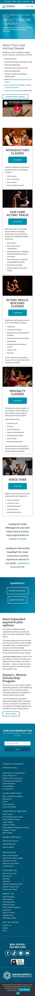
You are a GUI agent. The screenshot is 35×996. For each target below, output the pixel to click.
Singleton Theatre (9, 830)
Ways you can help (10, 873)
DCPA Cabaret (8, 899)
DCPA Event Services (10, 841)
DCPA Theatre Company (11, 907)
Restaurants (7, 799)
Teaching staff (8, 866)
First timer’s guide (9, 807)
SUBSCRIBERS (26, 1)
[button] (27, 6)
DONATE (14, 1)
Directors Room (8, 847)
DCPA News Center (9, 918)
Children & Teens (17, 539)
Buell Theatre (8, 814)
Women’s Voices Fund (11, 887)
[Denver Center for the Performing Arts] (18, 975)
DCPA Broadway (9, 897)
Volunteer (6, 881)
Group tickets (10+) (10, 776)
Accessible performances (12, 781)
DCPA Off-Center (9, 905)
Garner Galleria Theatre (11, 819)
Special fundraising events (12, 884)
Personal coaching (9, 861)
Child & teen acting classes (13, 858)
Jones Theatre (8, 822)
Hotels (5, 801)
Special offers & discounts (12, 778)
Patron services (8, 804)
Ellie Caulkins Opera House (13, 817)
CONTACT (19, 1)
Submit (17, 749)
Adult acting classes (10, 855)
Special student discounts (13, 90)
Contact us (7, 925)
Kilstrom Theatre (9, 825)
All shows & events (10, 768)
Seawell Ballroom (9, 844)
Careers (5, 928)
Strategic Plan (8, 915)
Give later (6, 879)
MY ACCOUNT (7, 1)
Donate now (7, 876)
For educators (8, 789)
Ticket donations (9, 783)
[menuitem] (7, 1)
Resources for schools (11, 863)
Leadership (7, 910)
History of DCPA (9, 913)
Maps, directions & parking (12, 796)
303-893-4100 (17, 947)
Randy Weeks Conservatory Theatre (16, 827)
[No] (33, 989)
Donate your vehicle (10, 889)
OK (18, 993)
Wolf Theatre (7, 833)
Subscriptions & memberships (14, 773)
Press (5, 931)
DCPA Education (9, 902)
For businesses (8, 786)
